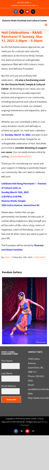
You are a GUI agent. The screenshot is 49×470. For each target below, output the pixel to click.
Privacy (44, 422)
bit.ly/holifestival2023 (20, 156)
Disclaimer (25, 425)
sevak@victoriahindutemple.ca (25, 5)
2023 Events (40, 257)
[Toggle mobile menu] (46, 24)
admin (7, 257)
